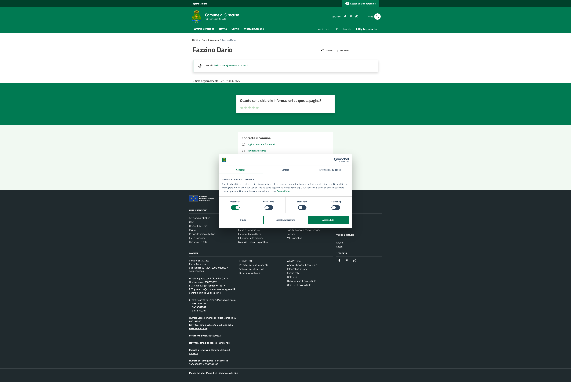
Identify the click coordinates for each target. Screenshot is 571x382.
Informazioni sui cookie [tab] (330, 169)
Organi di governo (198, 226)
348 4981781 (199, 307)
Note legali (292, 277)
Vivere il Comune (254, 29)
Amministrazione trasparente (302, 265)
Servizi (235, 29)
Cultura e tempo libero (249, 234)
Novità (223, 29)
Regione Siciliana (199, 3)
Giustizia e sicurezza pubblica (253, 242)
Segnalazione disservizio (251, 269)
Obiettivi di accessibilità (299, 285)
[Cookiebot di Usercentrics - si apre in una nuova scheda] (336, 160)
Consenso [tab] (241, 169)
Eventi (339, 242)
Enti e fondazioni (197, 238)
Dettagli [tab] (286, 169)
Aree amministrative (199, 218)
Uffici (191, 222)
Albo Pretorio (294, 261)
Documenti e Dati (198, 242)
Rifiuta (243, 220)
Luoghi (339, 246)
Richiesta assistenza (249, 273)
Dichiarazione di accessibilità (301, 281)
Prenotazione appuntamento (253, 265)
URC (336, 29)
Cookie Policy (284, 191)
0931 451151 (199, 303)
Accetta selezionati (285, 220)
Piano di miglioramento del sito (222, 373)
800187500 (195, 321)
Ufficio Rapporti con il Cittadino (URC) (208, 278)
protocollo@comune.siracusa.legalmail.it (215, 289)
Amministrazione (204, 29)
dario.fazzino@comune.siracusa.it (231, 65)
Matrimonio (323, 29)
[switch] (269, 207)
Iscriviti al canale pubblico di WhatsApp (209, 342)
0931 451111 (214, 292)
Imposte (347, 29)
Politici (192, 230)
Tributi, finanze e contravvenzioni (304, 230)
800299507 (211, 282)
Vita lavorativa (294, 238)
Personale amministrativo (202, 234)
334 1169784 (199, 310)
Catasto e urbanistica (249, 230)
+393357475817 (216, 285)
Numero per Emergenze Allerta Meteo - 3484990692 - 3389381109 (209, 362)
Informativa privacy (297, 269)
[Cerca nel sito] (377, 16)
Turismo (291, 234)
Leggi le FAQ (245, 261)
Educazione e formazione (250, 238)
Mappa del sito (196, 373)
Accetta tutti (328, 220)
